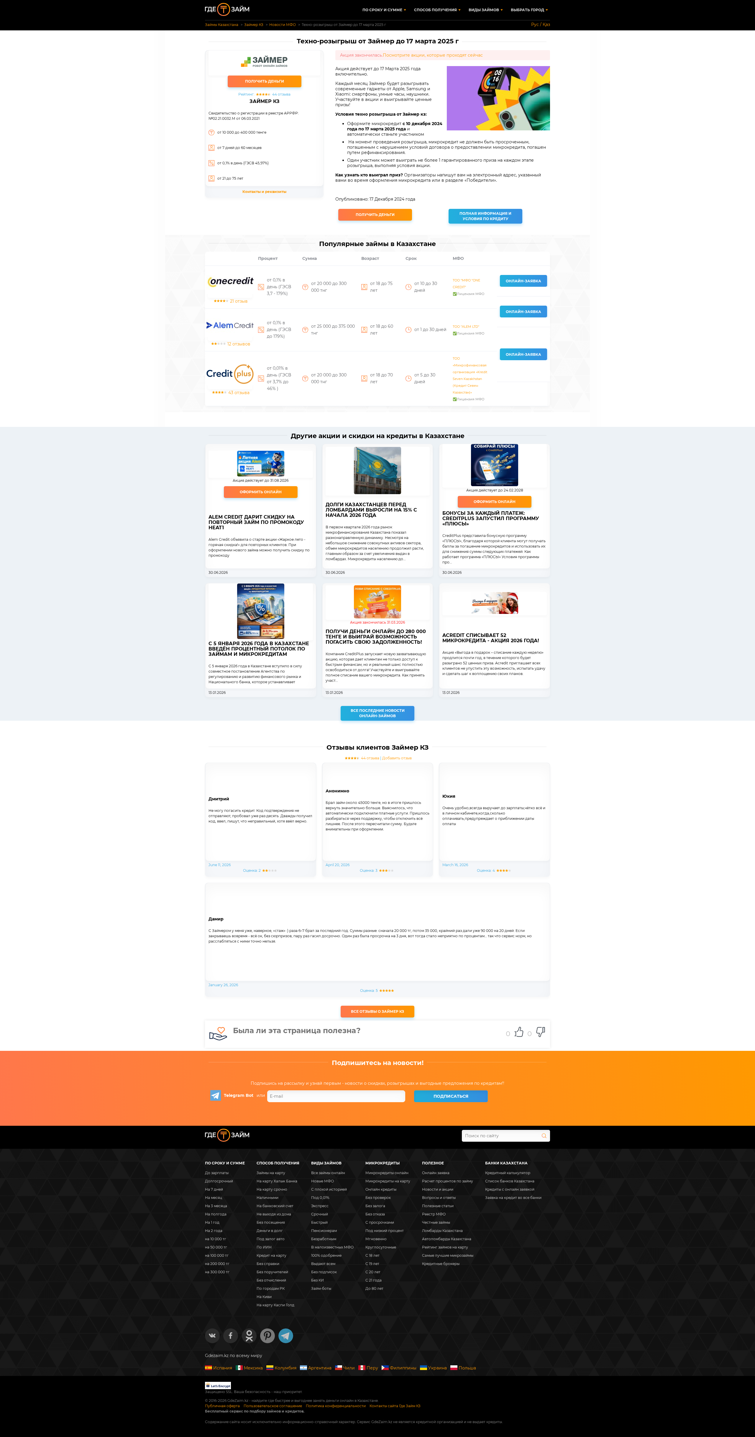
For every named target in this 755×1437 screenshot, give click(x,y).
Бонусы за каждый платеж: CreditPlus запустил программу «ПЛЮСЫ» (490, 519)
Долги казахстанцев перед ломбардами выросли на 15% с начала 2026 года (371, 510)
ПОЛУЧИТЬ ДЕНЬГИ (264, 81)
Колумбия (285, 1368)
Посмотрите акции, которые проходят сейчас (433, 55)
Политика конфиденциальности (336, 1406)
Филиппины (403, 1368)
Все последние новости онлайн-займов (378, 713)
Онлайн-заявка (523, 281)
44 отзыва (370, 758)
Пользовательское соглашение (273, 1406)
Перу (372, 1368)
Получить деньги (375, 214)
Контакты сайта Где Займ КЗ (395, 1406)
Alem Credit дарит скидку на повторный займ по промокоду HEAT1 (256, 522)
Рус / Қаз (540, 24)
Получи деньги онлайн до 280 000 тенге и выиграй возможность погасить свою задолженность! (376, 637)
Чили (349, 1368)
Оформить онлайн (261, 492)
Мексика (253, 1368)
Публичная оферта (222, 1406)
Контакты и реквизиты (264, 191)
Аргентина (319, 1368)
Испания (222, 1368)
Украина (437, 1368)
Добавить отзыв (397, 758)
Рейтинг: (264, 94)
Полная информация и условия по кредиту (485, 216)
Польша (467, 1368)
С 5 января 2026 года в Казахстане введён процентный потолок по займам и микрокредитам (259, 649)
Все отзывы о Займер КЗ (377, 1011)
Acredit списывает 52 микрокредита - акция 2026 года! (490, 638)
